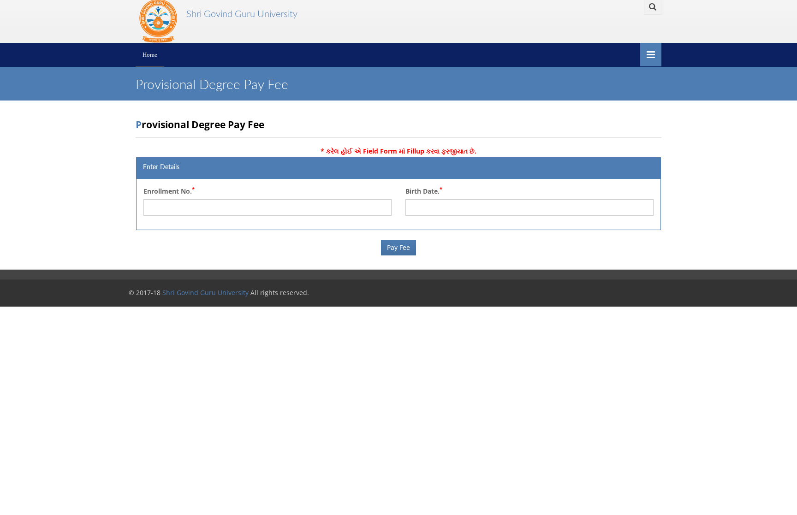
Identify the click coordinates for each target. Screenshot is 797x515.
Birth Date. (423, 190)
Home (150, 54)
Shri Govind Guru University (238, 14)
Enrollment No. (169, 190)
